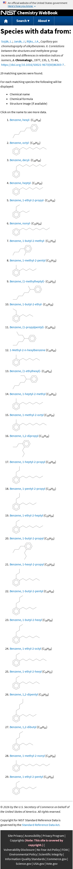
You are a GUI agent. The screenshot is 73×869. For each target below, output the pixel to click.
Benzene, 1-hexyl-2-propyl (27, 564)
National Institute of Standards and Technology (8, 12)
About (42, 20)
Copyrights (17, 840)
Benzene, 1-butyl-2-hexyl (26, 620)
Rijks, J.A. (33, 41)
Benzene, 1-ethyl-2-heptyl (26, 515)
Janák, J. (19, 41)
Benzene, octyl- (20, 143)
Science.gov (23, 864)
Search (21, 20)
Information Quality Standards (25, 859)
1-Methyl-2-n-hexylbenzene (27, 350)
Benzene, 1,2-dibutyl (23, 727)
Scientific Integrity (50, 854)
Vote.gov (51, 864)
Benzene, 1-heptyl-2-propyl (27, 462)
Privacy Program (53, 836)
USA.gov (38, 864)
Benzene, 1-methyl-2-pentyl (28, 260)
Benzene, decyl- (20, 160)
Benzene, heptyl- (21, 183)
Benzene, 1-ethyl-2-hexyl (26, 671)
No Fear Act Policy (48, 850)
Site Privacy (15, 836)
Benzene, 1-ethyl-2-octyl (25, 648)
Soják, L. (6, 41)
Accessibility (33, 836)
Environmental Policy (23, 854)
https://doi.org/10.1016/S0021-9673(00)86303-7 (32, 65)
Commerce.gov (57, 859)
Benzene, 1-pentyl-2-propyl (27, 488)
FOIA (65, 850)
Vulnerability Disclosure (19, 850)
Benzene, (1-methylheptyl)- (27, 281)
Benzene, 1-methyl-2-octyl (27, 415)
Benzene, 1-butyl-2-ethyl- (26, 304)
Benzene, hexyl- (20, 120)
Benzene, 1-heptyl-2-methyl (28, 394)
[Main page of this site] (6, 21)
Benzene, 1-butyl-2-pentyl (26, 591)
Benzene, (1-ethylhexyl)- (25, 371)
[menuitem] (6, 21)
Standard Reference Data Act (40, 825)
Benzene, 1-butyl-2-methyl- (27, 241)
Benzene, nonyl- (20, 223)
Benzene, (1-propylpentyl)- (27, 327)
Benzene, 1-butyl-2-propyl (27, 538)
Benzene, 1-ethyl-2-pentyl (26, 777)
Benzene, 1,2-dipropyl (24, 436)
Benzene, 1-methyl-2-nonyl (27, 756)
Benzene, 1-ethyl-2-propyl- (27, 200)
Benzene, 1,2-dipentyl (24, 694)
